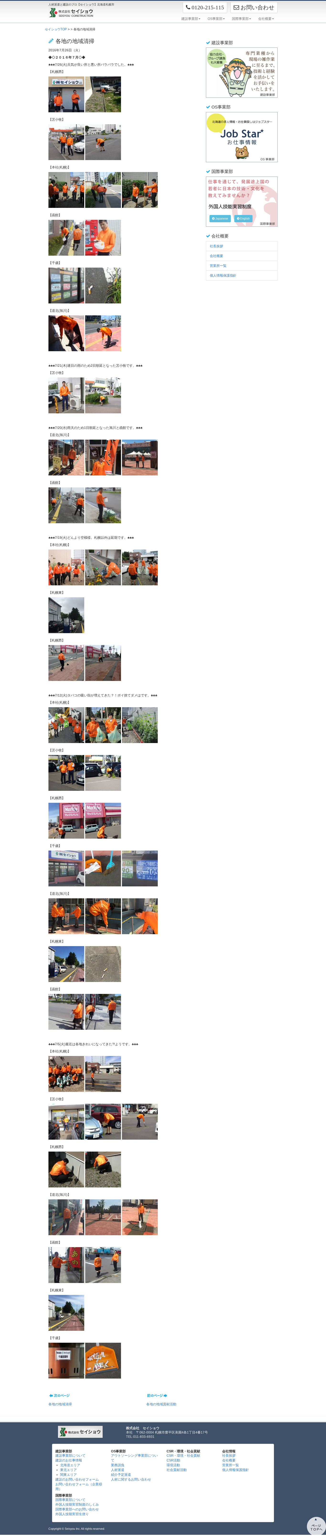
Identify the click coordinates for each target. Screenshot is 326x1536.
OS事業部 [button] (215, 19)
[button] (205, 7)
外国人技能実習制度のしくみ (77, 1504)
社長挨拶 (216, 246)
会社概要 (216, 256)
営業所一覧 (218, 266)
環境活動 (173, 1465)
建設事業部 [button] (189, 19)
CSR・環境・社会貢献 (183, 1455)
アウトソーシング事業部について (134, 1458)
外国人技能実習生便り (72, 1514)
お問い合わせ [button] (256, 7)
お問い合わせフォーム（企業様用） (78, 1486)
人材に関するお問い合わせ (131, 1479)
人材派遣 (117, 1470)
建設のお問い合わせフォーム (77, 1479)
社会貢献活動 (177, 1470)
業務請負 (117, 1465)
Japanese (221, 218)
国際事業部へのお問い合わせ (77, 1509)
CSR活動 (173, 1460)
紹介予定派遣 (121, 1475)
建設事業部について (70, 1455)
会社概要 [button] (265, 19)
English (244, 218)
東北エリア (68, 1470)
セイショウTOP (56, 29)
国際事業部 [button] (240, 19)
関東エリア (68, 1475)
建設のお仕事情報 (68, 1460)
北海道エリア (70, 1465)
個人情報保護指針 (223, 275)
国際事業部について (70, 1500)
